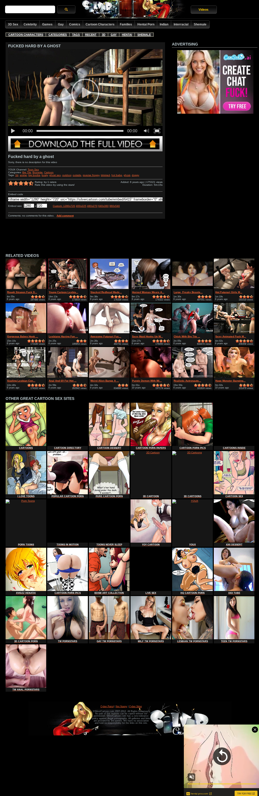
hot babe (116, 175)
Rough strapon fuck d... (22, 292)
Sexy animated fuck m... (230, 336)
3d (16, 175)
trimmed (105, 175)
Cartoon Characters (100, 24)
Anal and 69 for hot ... (62, 380)
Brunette (38, 172)
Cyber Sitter (135, 706)
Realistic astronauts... (187, 380)
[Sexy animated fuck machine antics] (234, 332)
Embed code (15, 194)
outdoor (66, 175)
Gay (61, 24)
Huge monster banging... (230, 380)
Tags (76, 34)
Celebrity (30, 24)
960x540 (114, 206)
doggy (135, 175)
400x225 (81, 206)
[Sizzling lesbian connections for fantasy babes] (26, 376)
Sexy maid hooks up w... (147, 336)
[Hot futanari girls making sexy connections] (234, 288)
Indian (164, 24)
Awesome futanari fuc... (105, 336)
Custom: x (64, 206)
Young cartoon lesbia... (63, 292)
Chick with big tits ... (187, 336)
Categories (57, 34)
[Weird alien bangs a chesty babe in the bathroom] (109, 376)
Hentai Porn (145, 24)
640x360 (103, 206)
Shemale (200, 24)
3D (103, 34)
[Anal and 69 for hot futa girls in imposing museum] (67, 376)
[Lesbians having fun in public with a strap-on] (67, 332)
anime (23, 175)
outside (77, 175)
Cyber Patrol (107, 706)
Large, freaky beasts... (188, 292)
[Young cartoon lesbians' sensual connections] (67, 288)
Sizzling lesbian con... (21, 380)
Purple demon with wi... (147, 380)
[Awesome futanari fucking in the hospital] (109, 332)
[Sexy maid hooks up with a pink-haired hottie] (151, 332)
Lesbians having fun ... (63, 336)
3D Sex (13, 24)
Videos (203, 9)
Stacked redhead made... (106, 292)
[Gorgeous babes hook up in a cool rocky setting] (26, 332)
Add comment (65, 215)
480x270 (92, 206)
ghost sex (55, 175)
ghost (127, 175)
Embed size (15, 206)
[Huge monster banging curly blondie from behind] (234, 376)
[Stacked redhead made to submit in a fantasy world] (109, 288)
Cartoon (49, 172)
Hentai (127, 34)
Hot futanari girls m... (228, 292)
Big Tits (26, 172)
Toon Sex (33, 169)
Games (47, 24)
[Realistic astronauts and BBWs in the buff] (192, 376)
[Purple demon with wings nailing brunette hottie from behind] (151, 376)
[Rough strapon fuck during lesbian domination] (26, 288)
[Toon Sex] (85, 150)
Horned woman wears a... (148, 292)
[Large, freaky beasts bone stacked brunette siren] (192, 288)
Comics (74, 24)
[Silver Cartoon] (133, 9)
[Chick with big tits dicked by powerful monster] (192, 332)
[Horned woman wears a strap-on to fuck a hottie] (151, 288)
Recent (90, 34)
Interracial (181, 24)
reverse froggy (91, 175)
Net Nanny (121, 706)
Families (126, 24)
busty (45, 175)
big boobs (34, 175)
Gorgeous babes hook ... (22, 336)
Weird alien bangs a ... (104, 380)
